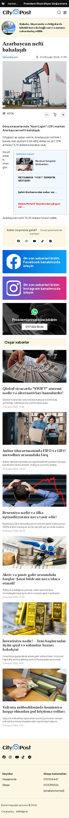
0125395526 (51, 785)
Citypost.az (10, 137)
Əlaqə (6, 785)
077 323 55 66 (34, 326)
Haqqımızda (9, 779)
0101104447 (50, 779)
